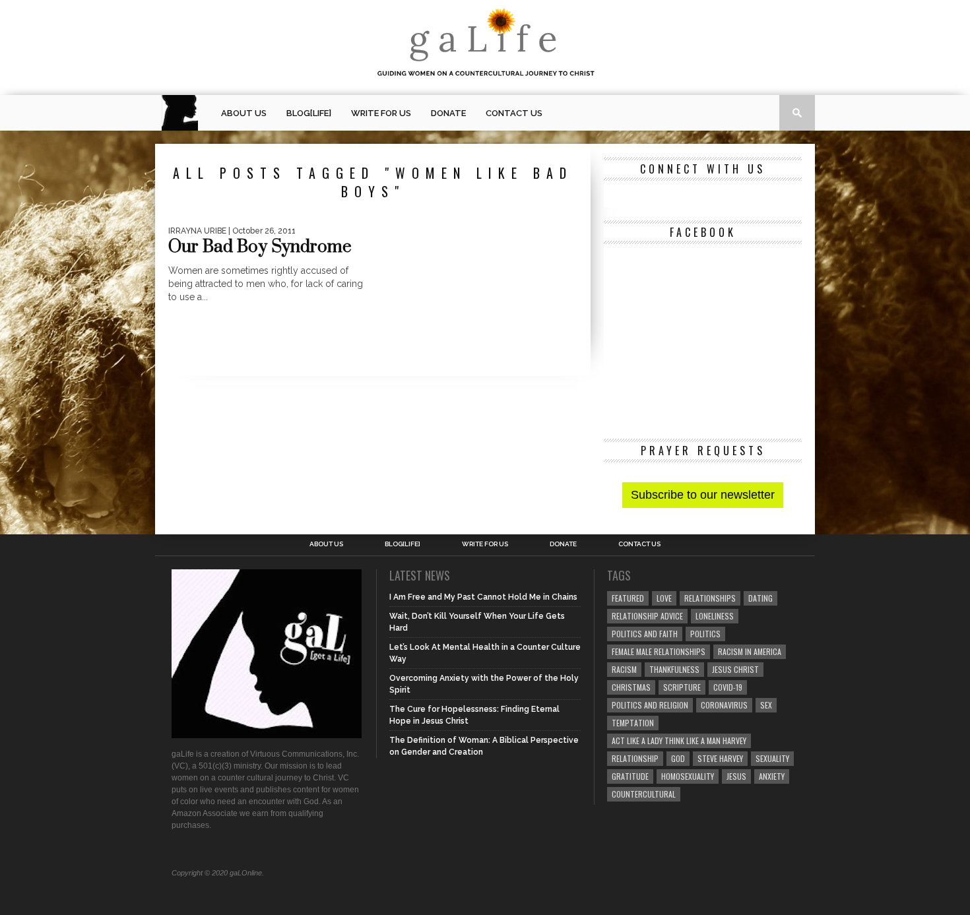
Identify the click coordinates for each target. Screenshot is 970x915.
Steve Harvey (720, 758)
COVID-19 (727, 687)
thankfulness (674, 669)
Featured (628, 598)
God (678, 758)
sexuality (772, 758)
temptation (633, 722)
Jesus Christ (735, 669)
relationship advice (647, 615)
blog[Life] (308, 113)
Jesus (736, 776)
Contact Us (514, 113)
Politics (705, 633)
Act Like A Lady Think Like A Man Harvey (679, 740)
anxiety (772, 776)
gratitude (630, 776)
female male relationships (658, 651)
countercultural (644, 794)
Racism (624, 669)
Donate (448, 113)
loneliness (714, 615)
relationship (635, 758)
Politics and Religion (650, 704)
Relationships (710, 598)
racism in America (749, 651)
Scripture (682, 687)
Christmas (631, 687)
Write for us (381, 113)
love (664, 598)
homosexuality (687, 776)
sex (766, 704)
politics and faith (645, 633)
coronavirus (724, 704)
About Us (244, 113)
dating (760, 598)
